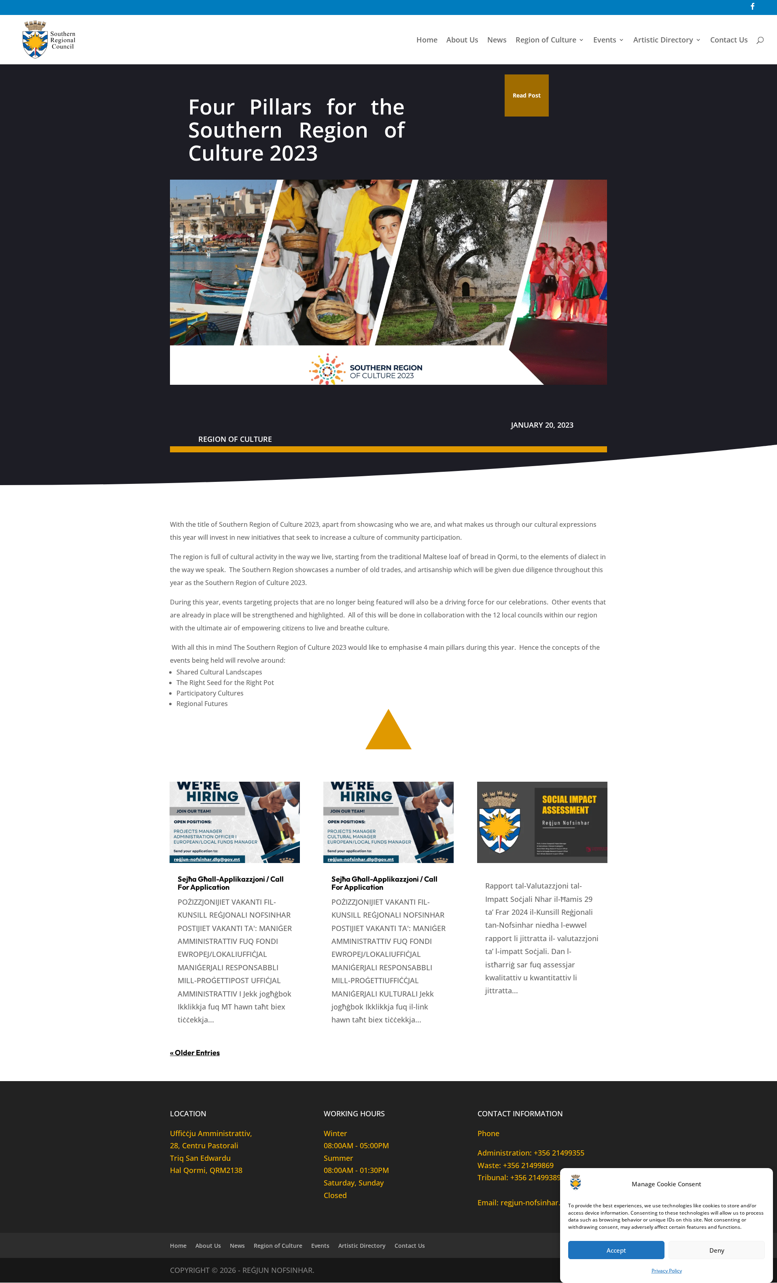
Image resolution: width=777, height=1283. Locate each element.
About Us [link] (462, 41)
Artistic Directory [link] (663, 41)
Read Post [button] (527, 95)
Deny (716, 1250)
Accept (616, 1250)
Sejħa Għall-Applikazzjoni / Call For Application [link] (231, 883)
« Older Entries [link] (195, 1052)
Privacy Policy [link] (667, 1270)
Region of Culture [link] (546, 41)
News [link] (497, 41)
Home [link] (426, 41)
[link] (752, 9)
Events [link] (604, 41)
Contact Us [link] (729, 41)
